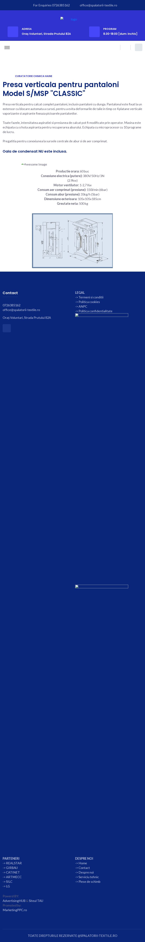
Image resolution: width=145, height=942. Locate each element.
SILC (8, 881)
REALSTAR (14, 863)
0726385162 (61, 5)
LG (8, 886)
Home (83, 863)
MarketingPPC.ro (15, 910)
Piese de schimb (89, 881)
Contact (84, 868)
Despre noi (86, 872)
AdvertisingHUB (14, 901)
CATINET (13, 872)
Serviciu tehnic (89, 877)
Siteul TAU (36, 901)
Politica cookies (89, 302)
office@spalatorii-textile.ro (98, 5)
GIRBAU (12, 868)
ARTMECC (14, 877)
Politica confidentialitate (95, 311)
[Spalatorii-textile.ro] (72, 19)
